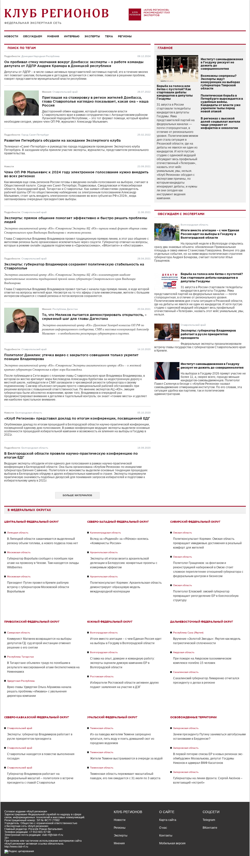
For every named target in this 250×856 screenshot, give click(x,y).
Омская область (182, 532)
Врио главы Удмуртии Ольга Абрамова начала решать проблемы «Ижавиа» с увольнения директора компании (39, 691)
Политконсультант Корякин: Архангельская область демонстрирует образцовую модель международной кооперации (126, 587)
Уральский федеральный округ (112, 717)
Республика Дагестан (65, 309)
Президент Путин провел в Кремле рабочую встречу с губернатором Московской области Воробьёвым (38, 587)
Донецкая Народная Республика (40, 56)
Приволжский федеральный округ (32, 621)
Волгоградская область (194, 224)
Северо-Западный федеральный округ (118, 521)
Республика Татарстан (20, 656)
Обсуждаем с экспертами (181, 214)
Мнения (53, 36)
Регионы (125, 36)
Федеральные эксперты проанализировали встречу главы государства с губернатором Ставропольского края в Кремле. (200, 347)
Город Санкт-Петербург (35, 134)
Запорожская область (185, 728)
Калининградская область (105, 532)
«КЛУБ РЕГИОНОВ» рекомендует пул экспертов (157, 13)
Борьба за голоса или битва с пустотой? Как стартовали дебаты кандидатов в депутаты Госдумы (175, 92)
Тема (109, 36)
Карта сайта (167, 820)
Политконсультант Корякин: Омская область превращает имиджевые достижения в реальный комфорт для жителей (207, 543)
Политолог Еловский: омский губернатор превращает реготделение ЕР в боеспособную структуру (206, 596)
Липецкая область (17, 532)
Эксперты (92, 36)
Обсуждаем (32, 36)
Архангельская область (104, 552)
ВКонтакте (210, 827)
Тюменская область (101, 728)
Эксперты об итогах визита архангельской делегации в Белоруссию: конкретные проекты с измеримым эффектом (123, 563)
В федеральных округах (29, 510)
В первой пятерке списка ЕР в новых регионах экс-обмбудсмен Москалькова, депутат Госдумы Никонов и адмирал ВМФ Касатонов (208, 758)
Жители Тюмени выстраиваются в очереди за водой (126, 758)
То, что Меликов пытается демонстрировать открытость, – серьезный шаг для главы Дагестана (94, 317)
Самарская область (18, 632)
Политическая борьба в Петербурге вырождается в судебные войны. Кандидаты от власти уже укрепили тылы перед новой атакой (222, 103)
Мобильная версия (172, 843)
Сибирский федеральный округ (195, 521)
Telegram (209, 820)
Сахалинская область (185, 672)
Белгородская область (28, 412)
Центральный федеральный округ (31, 521)
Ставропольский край (65, 91)
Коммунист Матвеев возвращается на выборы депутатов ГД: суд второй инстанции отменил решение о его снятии (39, 643)
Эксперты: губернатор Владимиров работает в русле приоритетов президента (208, 334)
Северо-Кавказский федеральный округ (36, 717)
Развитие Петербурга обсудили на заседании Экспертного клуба (62, 140)
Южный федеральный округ (110, 621)
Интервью (72, 36)
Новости (11, 36)
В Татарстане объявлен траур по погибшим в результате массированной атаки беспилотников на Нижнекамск (43, 667)
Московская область (19, 552)
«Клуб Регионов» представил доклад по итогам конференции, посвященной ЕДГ (77, 418)
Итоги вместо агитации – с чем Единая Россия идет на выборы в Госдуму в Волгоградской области (210, 234)
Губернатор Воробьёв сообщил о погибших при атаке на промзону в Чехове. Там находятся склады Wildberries (43, 563)
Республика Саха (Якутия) (188, 632)
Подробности (12, 56)
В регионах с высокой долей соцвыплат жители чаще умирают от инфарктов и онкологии (220, 123)
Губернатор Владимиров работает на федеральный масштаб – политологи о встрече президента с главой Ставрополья (40, 778)
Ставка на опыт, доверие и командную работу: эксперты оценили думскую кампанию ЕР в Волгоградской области (122, 663)
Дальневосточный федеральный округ (201, 621)
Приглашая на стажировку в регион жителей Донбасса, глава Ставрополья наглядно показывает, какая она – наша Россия (95, 101)
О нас (163, 827)
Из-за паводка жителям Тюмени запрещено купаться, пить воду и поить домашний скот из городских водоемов (122, 739)
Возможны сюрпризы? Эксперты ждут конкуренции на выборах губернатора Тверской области (220, 82)
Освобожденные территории (193, 717)
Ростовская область (102, 676)
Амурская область (183, 652)
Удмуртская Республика (21, 680)
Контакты (165, 835)
